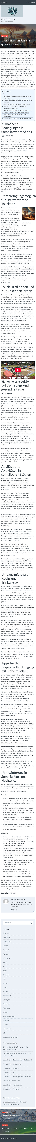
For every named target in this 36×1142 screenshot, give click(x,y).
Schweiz (5, 1012)
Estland (5, 946)
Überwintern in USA (9, 1072)
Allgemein (6, 933)
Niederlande (7, 996)
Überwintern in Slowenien (12, 1115)
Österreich (6, 1004)
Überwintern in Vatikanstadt (12, 1085)
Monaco (5, 991)
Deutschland (7, 941)
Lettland (5, 983)
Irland (5, 962)
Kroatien (6, 975)
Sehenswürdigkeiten (9, 1016)
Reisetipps (6, 1008)
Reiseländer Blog (8, 19)
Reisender (7, 44)
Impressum (4, 1138)
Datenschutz (13, 1138)
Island (5, 966)
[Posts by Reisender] (6, 902)
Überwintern (4, 36)
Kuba (4, 979)
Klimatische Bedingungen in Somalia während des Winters (17, 97)
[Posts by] (2, 44)
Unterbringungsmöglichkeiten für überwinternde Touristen (18, 101)
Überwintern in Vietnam (11, 1068)
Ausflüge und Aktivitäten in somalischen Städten (18, 110)
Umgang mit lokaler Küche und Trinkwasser (16, 112)
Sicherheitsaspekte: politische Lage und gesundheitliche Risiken (15, 107)
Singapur (6, 1020)
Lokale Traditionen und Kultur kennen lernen (17, 104)
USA (4, 1033)
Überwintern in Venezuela (11, 1081)
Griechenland (7, 958)
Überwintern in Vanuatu (11, 1089)
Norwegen (6, 1000)
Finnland (6, 950)
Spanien (5, 1025)
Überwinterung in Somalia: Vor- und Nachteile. (17, 118)
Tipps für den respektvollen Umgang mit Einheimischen (15, 115)
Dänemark (6, 937)
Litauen (5, 987)
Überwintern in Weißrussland (12, 1064)
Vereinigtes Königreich (10, 1037)
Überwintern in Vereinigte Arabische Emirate (17, 1077)
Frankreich (6, 954)
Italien (5, 971)
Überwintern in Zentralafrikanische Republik (17, 1060)
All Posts (14, 910)
